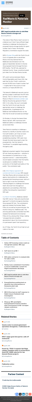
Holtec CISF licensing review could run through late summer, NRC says (16, 244)
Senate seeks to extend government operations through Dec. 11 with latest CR (16, 326)
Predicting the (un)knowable (11, 380)
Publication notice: (8, 364)
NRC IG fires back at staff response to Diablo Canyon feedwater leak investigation (16, 293)
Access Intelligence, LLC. (8, 397)
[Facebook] (17, 394)
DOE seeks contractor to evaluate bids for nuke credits (17, 258)
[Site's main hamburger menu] (2, 3)
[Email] (26, 394)
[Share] (30, 394)
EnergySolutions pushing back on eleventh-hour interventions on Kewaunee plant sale (15, 284)
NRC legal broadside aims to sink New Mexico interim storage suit (16, 275)
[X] (20, 394)
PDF (21, 15)
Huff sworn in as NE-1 (11, 251)
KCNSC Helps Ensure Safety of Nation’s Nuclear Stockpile (15, 387)
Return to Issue (14, 15)
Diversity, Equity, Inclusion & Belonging (20, 399)
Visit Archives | (6, 15)
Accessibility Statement (16, 400)
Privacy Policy (27, 397)
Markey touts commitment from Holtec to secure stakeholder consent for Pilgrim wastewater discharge (16, 266)
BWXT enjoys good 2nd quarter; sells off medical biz (15, 337)
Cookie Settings (6, 399)
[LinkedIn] (23, 394)
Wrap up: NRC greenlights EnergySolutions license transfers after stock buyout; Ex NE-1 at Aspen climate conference (16, 304)
